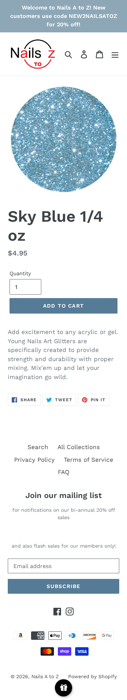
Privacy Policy (34, 459)
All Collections (79, 446)
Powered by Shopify (92, 676)
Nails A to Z (45, 676)
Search (38, 446)
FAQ (63, 471)
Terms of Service (88, 459)
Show (63, 687)
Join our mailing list (63, 495)
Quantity (20, 273)
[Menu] (115, 54)
